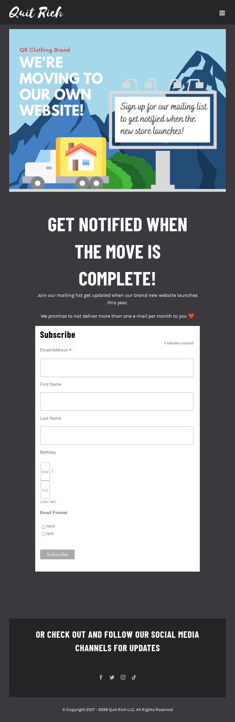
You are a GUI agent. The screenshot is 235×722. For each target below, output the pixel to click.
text (50, 533)
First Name (51, 384)
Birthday (48, 452)
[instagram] (123, 677)
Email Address (55, 350)
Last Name (50, 418)
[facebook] (101, 677)
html (51, 526)
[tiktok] (134, 677)
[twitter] (112, 677)
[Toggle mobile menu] (222, 13)
